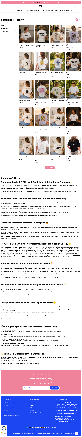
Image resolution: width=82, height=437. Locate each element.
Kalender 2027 (37, 2)
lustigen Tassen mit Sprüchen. (34, 318)
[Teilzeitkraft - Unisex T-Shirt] (26, 34)
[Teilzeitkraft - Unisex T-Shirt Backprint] (42, 34)
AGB (30, 408)
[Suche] (72, 6)
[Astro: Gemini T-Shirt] (26, 89)
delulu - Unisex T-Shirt (40, 102)
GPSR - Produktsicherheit (35, 413)
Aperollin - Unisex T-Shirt (41, 130)
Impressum (32, 403)
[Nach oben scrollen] (76, 433)
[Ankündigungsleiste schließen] (79, 2)
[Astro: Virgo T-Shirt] (26, 61)
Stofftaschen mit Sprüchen (35, 215)
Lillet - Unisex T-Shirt (71, 47)
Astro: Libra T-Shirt (23, 157)
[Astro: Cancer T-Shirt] (57, 116)
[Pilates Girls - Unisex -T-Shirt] (73, 116)
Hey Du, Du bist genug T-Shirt (57, 73)
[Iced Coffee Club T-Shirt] (57, 34)
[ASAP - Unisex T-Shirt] (73, 61)
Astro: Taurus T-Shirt (56, 157)
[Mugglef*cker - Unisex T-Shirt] (73, 145)
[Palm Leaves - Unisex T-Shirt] (42, 145)
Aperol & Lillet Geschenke (29, 277)
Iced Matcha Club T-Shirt (57, 100)
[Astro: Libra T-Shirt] (26, 145)
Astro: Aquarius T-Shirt (24, 127)
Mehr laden (50, 167)
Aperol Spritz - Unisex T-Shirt (41, 73)
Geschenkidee (76, 255)
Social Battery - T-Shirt (72, 102)
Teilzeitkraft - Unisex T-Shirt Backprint (42, 45)
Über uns (31, 410)
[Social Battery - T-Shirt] (73, 89)
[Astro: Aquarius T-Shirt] (26, 116)
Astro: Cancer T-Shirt (56, 127)
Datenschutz (32, 405)
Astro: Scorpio (54, 252)
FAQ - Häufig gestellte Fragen (11, 403)
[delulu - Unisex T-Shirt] (42, 89)
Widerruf (6, 413)
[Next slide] (58, 2)
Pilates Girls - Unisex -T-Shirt (72, 130)
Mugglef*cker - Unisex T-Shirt (72, 157)
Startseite (35, 15)
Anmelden (54, 387)
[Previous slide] (23, 2)
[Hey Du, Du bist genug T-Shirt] (57, 61)
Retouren (6, 410)
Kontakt (6, 405)
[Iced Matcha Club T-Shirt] (57, 89)
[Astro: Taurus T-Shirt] (57, 145)
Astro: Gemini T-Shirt (24, 100)
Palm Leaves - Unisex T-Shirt (41, 159)
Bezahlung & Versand (9, 408)
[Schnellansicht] (31, 27)
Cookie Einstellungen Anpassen (12, 415)
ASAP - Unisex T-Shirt (71, 75)
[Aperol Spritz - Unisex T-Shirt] (42, 61)
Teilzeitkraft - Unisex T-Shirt (26, 45)
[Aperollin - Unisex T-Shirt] (42, 116)
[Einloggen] (75, 6)
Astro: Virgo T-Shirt (24, 72)
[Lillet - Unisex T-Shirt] (73, 34)
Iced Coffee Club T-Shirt (57, 45)
